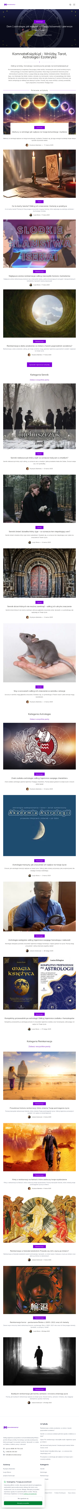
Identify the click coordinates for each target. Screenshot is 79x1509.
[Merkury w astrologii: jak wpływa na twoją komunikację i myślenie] (39, 114)
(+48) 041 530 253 (11, 1452)
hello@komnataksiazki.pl (13, 1455)
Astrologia (39, 127)
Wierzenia (39, 23)
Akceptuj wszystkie (23, 1503)
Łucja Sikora (7, 1472)
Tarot (39, 202)
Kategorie (44, 1464)
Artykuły (44, 1424)
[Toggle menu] (74, 5)
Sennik (39, 454)
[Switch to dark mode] (70, 4)
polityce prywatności (30, 1494)
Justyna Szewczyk (9, 1475)
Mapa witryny (71, 1493)
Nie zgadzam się (23, 1498)
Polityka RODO (48, 1493)
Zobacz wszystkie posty (39, 380)
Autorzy (6, 1464)
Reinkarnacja (39, 271)
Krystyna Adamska (9, 1469)
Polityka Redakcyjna (60, 1493)
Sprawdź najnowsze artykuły (39, 365)
